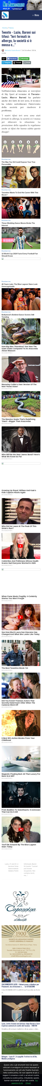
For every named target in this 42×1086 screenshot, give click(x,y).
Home (4, 28)
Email (28, 62)
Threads (18, 62)
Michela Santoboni (12, 50)
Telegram (7, 62)
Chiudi (28, 1083)
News (11, 28)
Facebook (13, 58)
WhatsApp (24, 58)
